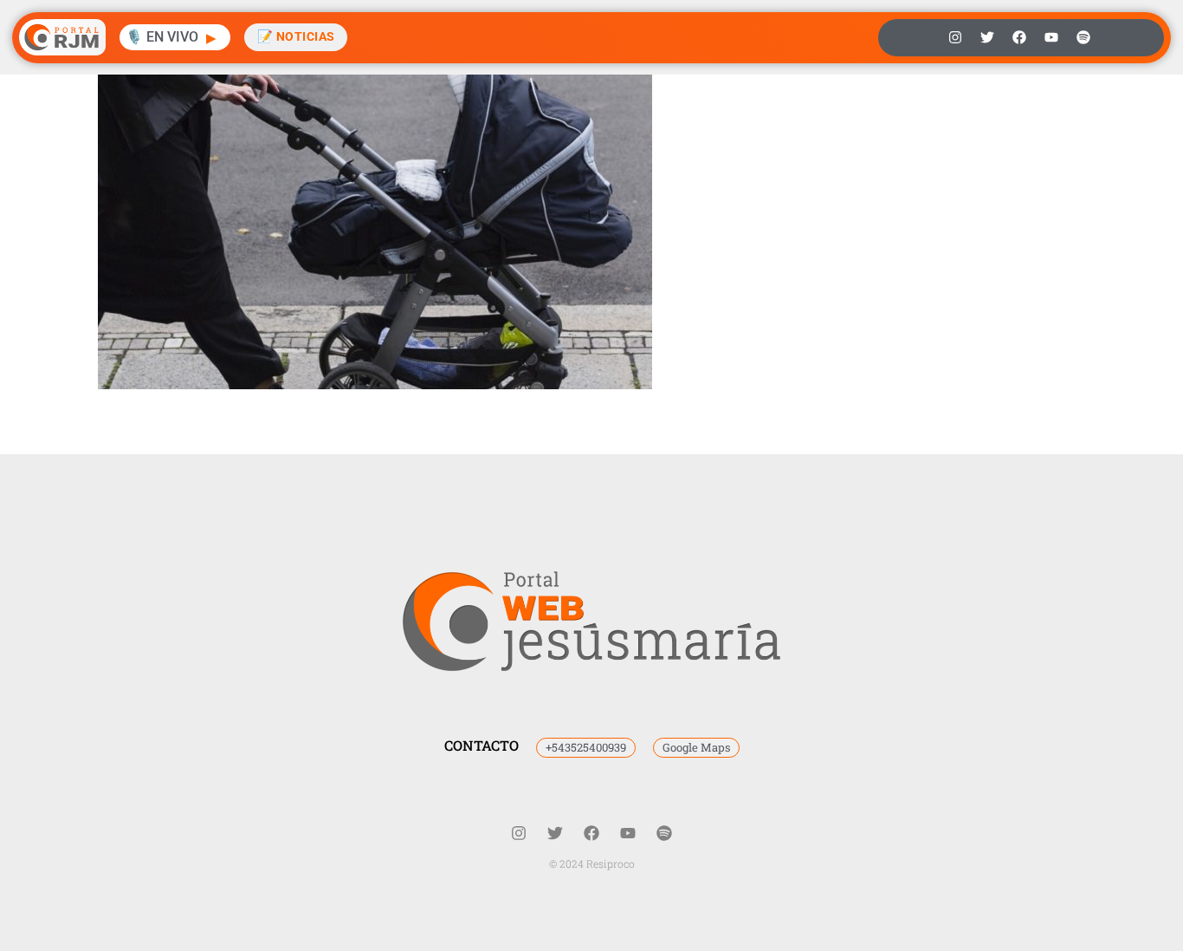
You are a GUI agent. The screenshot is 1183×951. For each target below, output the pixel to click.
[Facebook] (1019, 37)
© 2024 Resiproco (592, 863)
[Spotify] (1083, 37)
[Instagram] (955, 37)
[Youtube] (1051, 37)
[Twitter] (987, 37)
